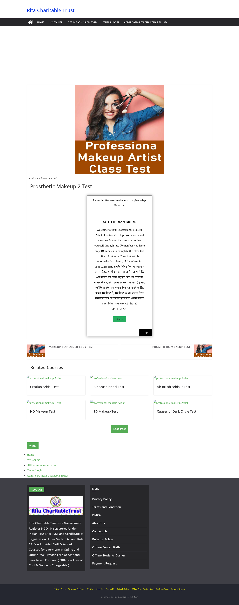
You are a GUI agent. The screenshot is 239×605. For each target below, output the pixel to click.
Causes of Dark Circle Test (176, 411)
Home (40, 22)
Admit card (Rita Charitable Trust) (145, 22)
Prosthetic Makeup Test (171, 347)
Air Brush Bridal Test (108, 387)
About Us (98, 523)
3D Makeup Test (105, 411)
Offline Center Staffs (106, 547)
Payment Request (104, 563)
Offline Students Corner (108, 555)
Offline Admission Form (82, 22)
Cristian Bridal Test (44, 387)
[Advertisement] (119, 60)
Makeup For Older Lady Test (71, 347)
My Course (55, 22)
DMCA (96, 515)
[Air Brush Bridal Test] (107, 378)
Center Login (110, 22)
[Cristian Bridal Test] (44, 378)
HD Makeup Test (42, 411)
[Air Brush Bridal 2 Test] (171, 378)
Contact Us (99, 531)
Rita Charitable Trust (50, 10)
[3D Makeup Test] (107, 402)
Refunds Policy (102, 539)
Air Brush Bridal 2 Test (173, 387)
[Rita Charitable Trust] (31, 22)
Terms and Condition (106, 507)
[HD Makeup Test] (44, 402)
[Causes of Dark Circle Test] (171, 402)
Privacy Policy (102, 499)
